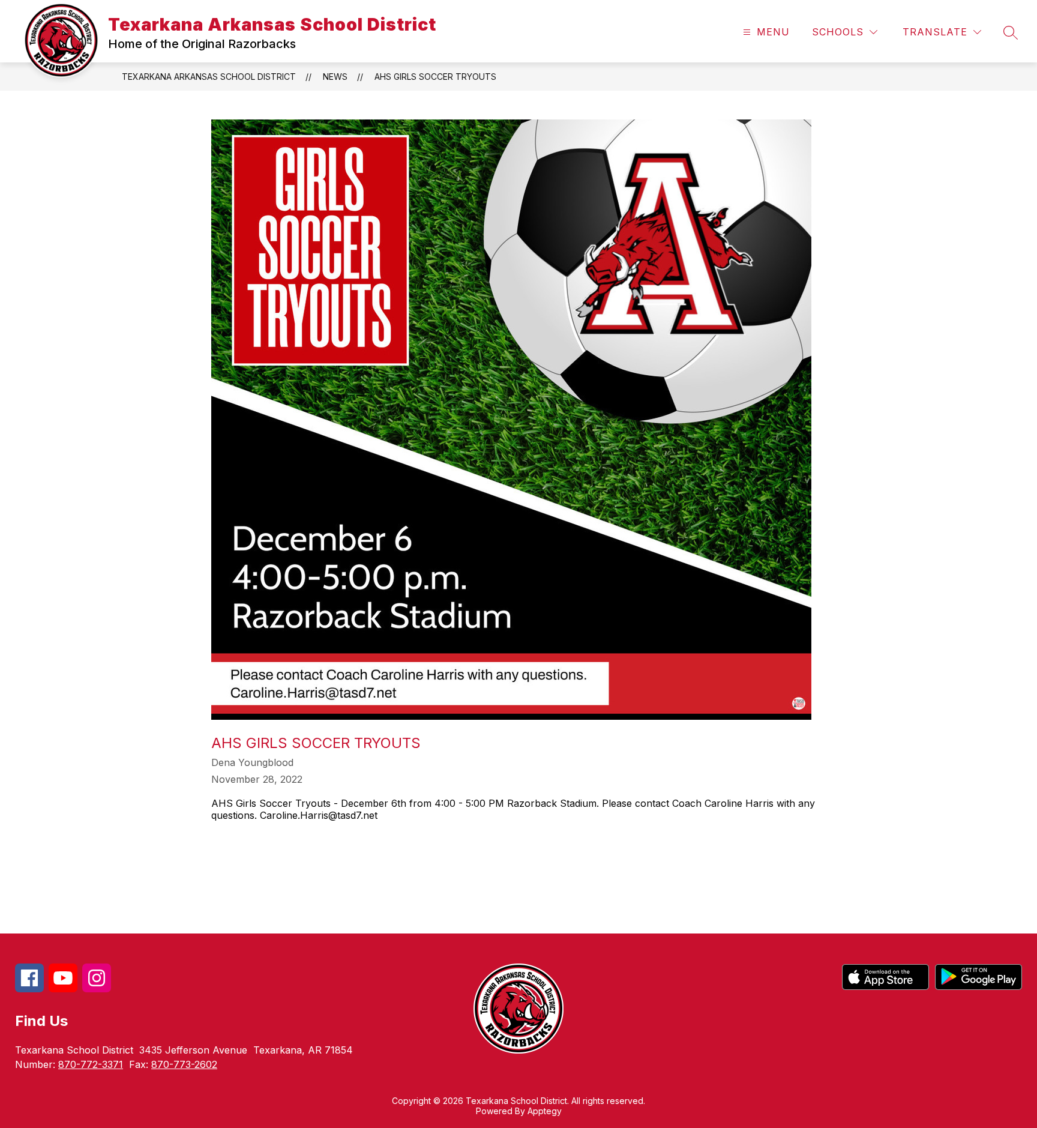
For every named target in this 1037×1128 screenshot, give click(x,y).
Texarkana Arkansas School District (209, 76)
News (335, 76)
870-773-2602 (184, 1064)
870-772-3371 (90, 1064)
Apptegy (545, 1111)
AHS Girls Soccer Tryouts (435, 76)
